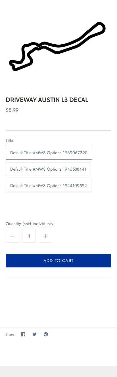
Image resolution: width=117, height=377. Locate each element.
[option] (58, 44)
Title (9, 141)
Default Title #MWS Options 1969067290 (48, 153)
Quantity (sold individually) (30, 224)
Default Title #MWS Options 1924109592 (48, 186)
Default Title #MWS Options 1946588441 (48, 169)
